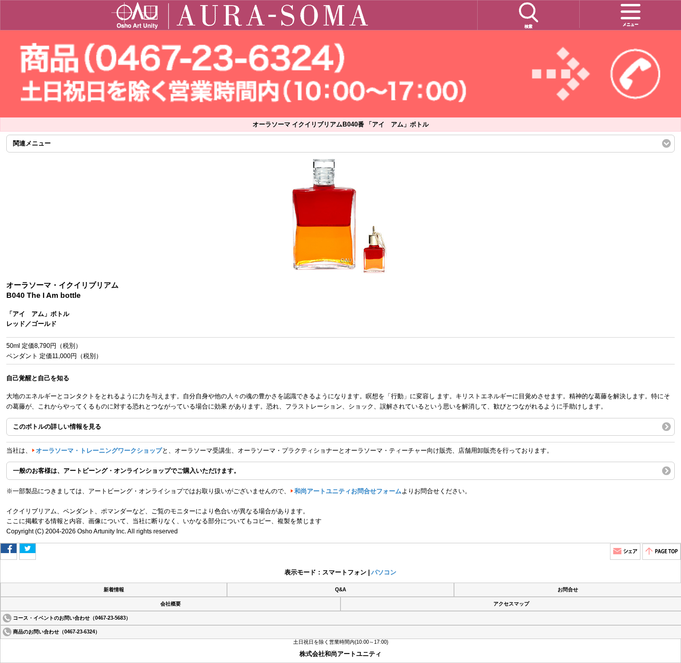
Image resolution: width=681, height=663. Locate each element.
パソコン (383, 572)
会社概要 (170, 604)
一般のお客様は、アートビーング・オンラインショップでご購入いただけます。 (126, 470)
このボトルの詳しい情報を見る (57, 426)
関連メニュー (45, 146)
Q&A (340, 589)
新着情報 (114, 589)
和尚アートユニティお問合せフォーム (348, 491)
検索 (528, 26)
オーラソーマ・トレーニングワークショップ (99, 450)
